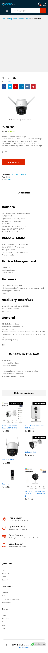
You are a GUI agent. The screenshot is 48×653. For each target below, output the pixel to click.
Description (24, 192)
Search (43, 10)
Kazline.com (24, 647)
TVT (3, 628)
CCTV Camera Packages (11, 599)
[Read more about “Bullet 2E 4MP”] (33, 448)
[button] (10, 456)
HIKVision (5, 618)
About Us (5, 573)
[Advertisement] (24, 47)
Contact (5, 580)
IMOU (9, 82)
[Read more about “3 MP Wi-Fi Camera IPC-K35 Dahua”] (33, 422)
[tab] (24, 193)
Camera (5, 592)
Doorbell (5, 484)
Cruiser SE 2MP (8, 460)
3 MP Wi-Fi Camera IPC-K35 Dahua (34, 427)
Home (4, 570)
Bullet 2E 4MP (30, 452)
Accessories (6, 602)
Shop (4, 577)
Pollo (4, 615)
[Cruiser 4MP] (4, 86)
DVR (3, 596)
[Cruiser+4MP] (10, 86)
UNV (3, 625)
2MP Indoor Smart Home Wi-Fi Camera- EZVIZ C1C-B (35, 494)
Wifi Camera (21, 174)
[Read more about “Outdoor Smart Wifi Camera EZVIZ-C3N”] (10, 422)
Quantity (4, 152)
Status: (4, 131)
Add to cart (13, 162)
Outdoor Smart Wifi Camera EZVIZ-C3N (9, 427)
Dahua (4, 622)
